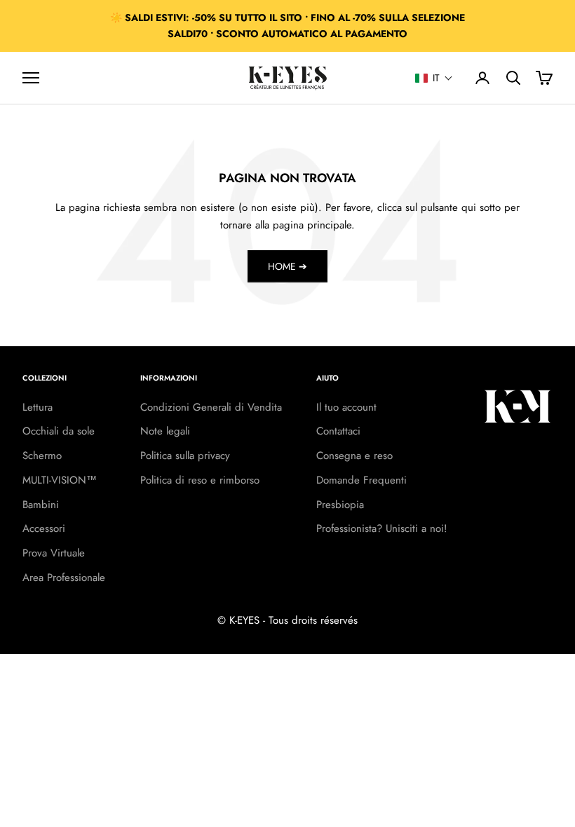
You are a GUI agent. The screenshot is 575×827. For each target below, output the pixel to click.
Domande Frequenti (361, 480)
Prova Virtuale (53, 553)
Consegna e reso (354, 455)
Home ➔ (287, 266)
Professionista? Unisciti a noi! (381, 528)
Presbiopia (340, 504)
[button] (434, 77)
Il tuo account (346, 407)
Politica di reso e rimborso (199, 480)
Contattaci (338, 431)
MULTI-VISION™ (59, 480)
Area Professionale (63, 577)
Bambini (40, 504)
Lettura (37, 407)
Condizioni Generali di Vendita (211, 407)
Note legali (165, 431)
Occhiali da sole (58, 431)
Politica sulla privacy (185, 455)
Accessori (43, 528)
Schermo (42, 455)
